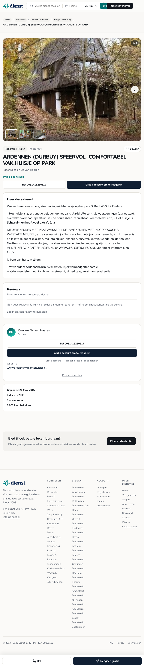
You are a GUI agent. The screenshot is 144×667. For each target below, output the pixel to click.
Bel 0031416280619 (34, 184)
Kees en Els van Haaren (24, 170)
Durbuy (37, 149)
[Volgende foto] (135, 89)
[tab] (11, 134)
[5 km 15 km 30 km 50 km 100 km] (91, 6)
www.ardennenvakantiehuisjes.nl (26, 368)
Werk (50, 510)
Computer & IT (55, 519)
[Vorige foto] (9, 89)
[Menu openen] (137, 6)
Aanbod (126, 508)
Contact (126, 517)
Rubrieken (21, 19)
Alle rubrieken (54, 582)
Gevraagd (127, 513)
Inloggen (101, 487)
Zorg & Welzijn (55, 514)
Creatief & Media (56, 505)
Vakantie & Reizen (40, 19)
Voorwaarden (129, 526)
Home (7, 19)
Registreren (103, 492)
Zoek (105, 5)
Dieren (50, 532)
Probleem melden (72, 375)
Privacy (126, 522)
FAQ (111, 642)
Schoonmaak (54, 564)
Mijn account (103, 496)
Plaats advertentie (120, 5)
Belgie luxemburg (62, 19)
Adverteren (128, 504)
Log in (10, 312)
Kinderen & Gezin (56, 568)
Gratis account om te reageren (104, 184)
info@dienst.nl (11, 517)
